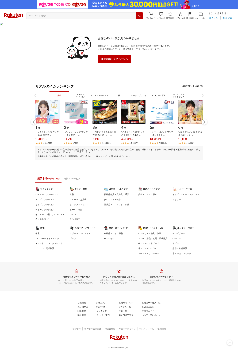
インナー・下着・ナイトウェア (50, 214)
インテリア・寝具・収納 (149, 233)
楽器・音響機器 (179, 248)
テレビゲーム (178, 233)
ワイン (73, 214)
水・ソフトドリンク (79, 204)
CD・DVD (177, 238)
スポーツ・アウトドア (80, 233)
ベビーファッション (44, 209)
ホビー (175, 243)
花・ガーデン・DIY (147, 248)
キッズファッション (44, 204)
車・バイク (109, 238)
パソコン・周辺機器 (44, 248)
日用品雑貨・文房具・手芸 (116, 194)
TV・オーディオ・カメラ (47, 238)
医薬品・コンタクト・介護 (116, 204)
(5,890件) (163, 143)
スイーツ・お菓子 (78, 199)
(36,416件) (106, 143)
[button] (161, 15)
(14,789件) (49, 143)
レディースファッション (46, 194)
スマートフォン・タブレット (49, 243)
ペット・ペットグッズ (148, 243)
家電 (37, 233)
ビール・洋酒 (76, 209)
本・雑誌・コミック (181, 253)
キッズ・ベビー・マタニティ (186, 194)
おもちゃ (176, 199)
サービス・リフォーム (148, 253)
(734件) (76, 143)
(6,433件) (134, 143)
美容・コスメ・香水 (147, 194)
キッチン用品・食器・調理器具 (152, 238)
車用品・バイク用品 (113, 233)
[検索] (139, 15)
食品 (72, 194)
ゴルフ (73, 238)
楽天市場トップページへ (114, 58)
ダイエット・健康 (112, 199)
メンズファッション (44, 199)
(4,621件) (191, 143)
